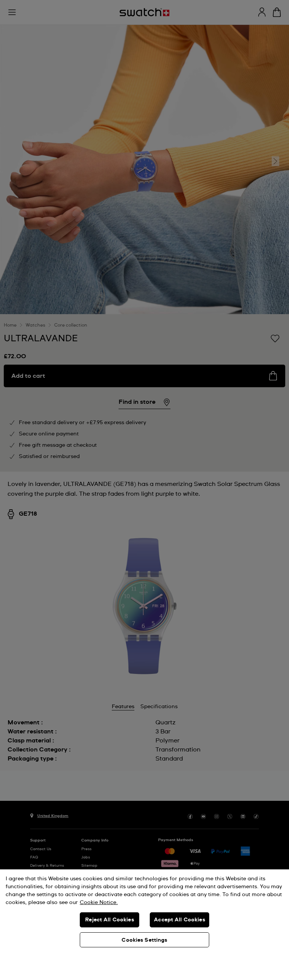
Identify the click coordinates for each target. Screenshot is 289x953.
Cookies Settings (144, 940)
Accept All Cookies (179, 919)
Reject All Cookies (109, 919)
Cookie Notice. (99, 902)
